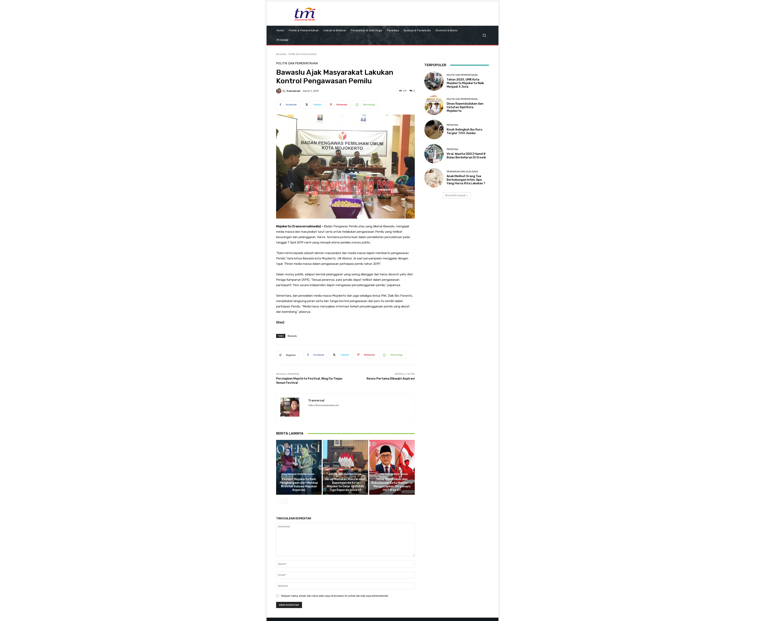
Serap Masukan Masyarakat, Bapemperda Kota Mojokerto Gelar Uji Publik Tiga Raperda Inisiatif (345, 484)
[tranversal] (279, 90)
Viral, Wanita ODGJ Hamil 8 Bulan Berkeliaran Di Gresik (466, 155)
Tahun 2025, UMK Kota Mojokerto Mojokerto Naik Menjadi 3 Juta (465, 83)
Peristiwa (452, 125)
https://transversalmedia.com (323, 405)
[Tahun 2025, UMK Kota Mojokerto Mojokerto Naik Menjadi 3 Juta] (434, 81)
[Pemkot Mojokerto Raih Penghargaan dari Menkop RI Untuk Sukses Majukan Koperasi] (299, 467)
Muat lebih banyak (455, 195)
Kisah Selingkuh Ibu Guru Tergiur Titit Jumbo (464, 131)
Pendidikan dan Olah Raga (462, 172)
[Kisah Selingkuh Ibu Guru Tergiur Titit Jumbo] (434, 129)
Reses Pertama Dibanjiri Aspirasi (391, 378)
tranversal (293, 91)
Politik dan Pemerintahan (302, 54)
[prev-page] (278, 501)
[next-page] (284, 501)
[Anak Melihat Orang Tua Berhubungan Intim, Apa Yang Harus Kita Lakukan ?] (434, 177)
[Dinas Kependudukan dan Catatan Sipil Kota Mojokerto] (434, 105)
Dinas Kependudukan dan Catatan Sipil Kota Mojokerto (465, 107)
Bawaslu (292, 335)
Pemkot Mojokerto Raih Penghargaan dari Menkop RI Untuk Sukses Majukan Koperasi (299, 484)
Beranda (281, 54)
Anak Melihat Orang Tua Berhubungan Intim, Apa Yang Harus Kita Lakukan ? (466, 179)
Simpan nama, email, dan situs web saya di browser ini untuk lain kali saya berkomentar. (335, 595)
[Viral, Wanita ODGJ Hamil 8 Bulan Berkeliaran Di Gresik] (434, 153)
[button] (484, 35)
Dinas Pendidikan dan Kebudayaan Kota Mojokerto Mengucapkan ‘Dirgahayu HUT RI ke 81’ (392, 484)
